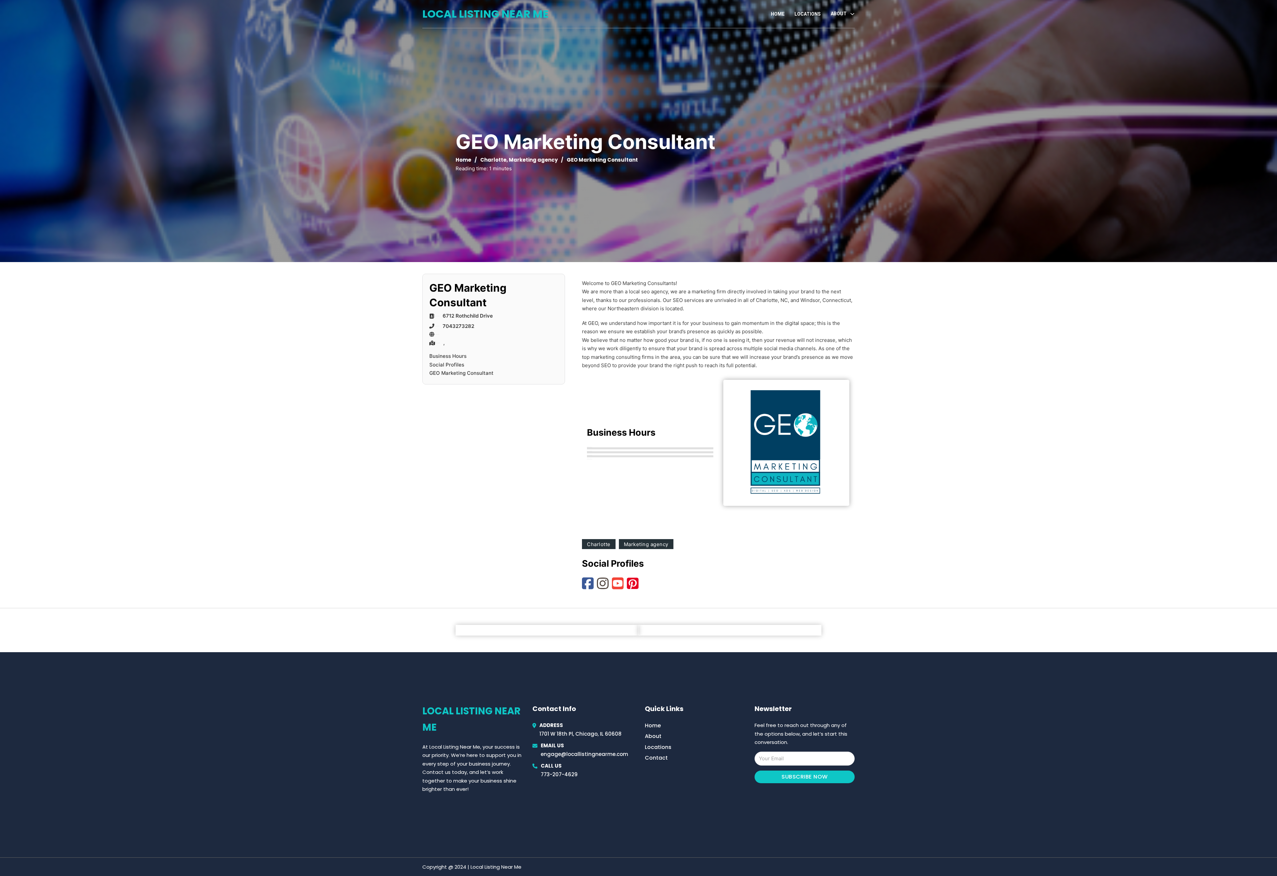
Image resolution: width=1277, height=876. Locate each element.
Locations (807, 14)
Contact (656, 758)
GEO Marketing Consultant (461, 373)
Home (777, 14)
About (653, 736)
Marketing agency (533, 159)
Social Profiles (446, 365)
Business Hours (448, 356)
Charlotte (493, 159)
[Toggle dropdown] (852, 14)
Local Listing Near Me (485, 13)
